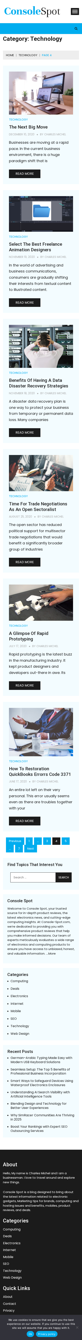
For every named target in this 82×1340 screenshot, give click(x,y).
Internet (17, 1004)
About (8, 1297)
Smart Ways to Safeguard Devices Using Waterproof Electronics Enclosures (42, 1083)
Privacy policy (47, 1334)
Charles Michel (55, 134)
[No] (77, 1327)
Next (30, 848)
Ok (30, 1334)
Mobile (16, 1011)
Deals (15, 989)
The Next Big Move (28, 127)
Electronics (19, 996)
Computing (19, 981)
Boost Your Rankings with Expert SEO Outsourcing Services (39, 1129)
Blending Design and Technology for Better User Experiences (39, 1106)
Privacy (9, 1311)
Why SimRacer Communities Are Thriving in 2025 (42, 1117)
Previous (15, 841)
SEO (14, 1019)
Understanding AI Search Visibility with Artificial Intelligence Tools (40, 1094)
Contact (9, 1304)
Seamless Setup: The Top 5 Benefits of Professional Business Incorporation (40, 1072)
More (52, 953)
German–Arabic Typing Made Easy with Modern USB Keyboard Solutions (41, 1060)
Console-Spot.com (55, 922)
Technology (18, 119)
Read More (25, 173)
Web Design (20, 1034)
